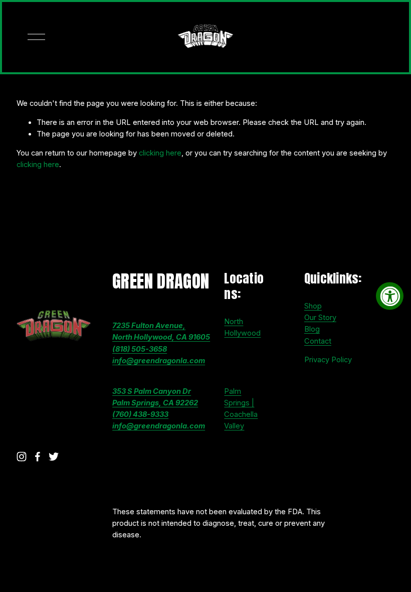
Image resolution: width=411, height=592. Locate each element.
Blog (312, 329)
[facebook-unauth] (38, 457)
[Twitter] (54, 457)
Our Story (320, 317)
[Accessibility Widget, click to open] (389, 296)
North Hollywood (242, 327)
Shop (313, 306)
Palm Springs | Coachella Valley (241, 409)
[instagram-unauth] (22, 457)
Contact (317, 341)
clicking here (160, 153)
